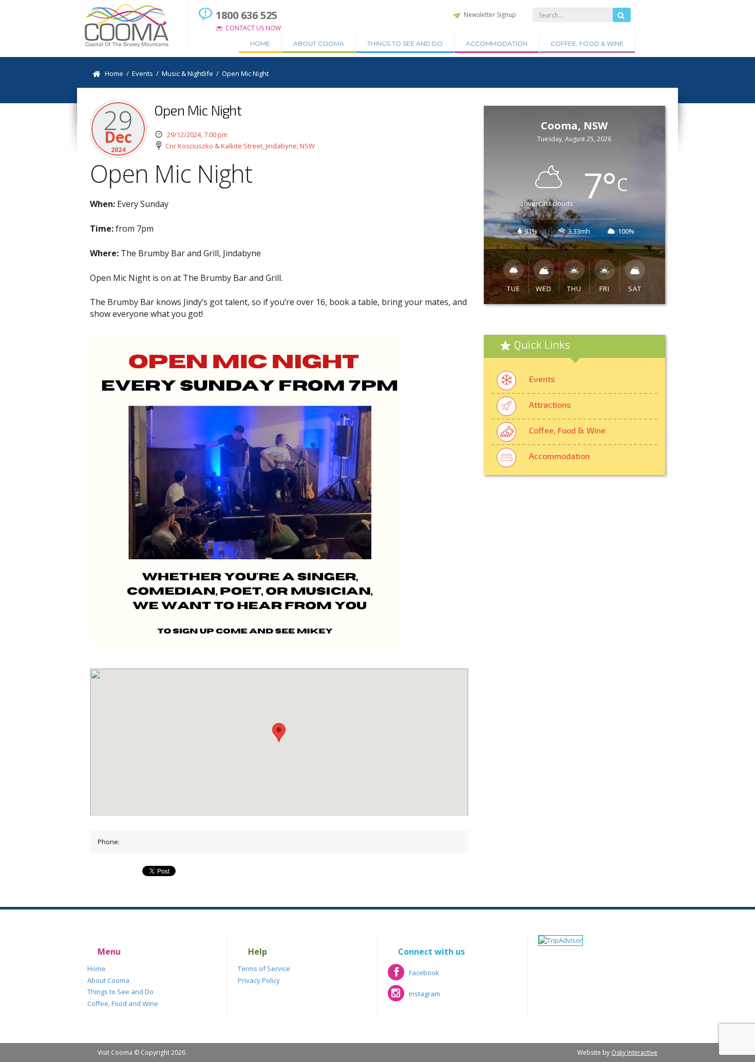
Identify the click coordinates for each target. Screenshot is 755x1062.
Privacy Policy (259, 980)
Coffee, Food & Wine (587, 43)
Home (260, 43)
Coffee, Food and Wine (122, 1003)
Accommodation (496, 43)
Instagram (414, 997)
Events (542, 379)
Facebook (413, 976)
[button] (279, 732)
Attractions (550, 404)
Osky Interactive (634, 1052)
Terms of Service (264, 968)
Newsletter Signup (490, 14)
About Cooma (318, 43)
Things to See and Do (405, 43)
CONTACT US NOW (253, 28)
